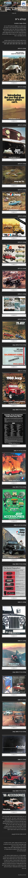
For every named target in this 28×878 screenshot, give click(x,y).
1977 (6, 42)
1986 (5, 43)
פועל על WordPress (22, 874)
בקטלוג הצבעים (9, 821)
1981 (19, 43)
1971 (22, 42)
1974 (14, 42)
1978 (4, 42)
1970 (25, 42)
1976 (9, 42)
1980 (22, 43)
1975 (11, 42)
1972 (19, 42)
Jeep (7, 32)
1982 (16, 43)
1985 (8, 43)
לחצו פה (13, 834)
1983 (14, 43)
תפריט (13, 13)
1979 (25, 43)
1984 (11, 43)
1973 (17, 42)
